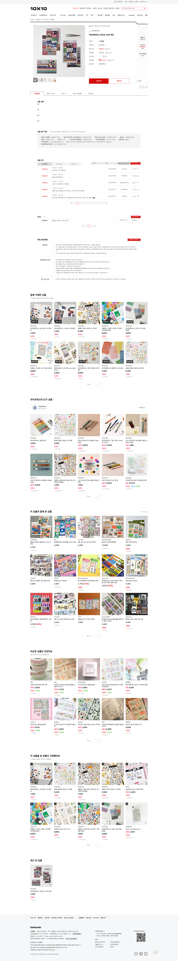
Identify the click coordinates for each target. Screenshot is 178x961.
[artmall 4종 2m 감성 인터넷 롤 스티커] (65, 609)
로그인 (115, 1)
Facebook (143, 87)
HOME (32, 19)
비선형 (56, 578)
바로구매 (98, 81)
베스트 (100, 8)
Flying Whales (83, 578)
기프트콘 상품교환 (114, 942)
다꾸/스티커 (46, 19)
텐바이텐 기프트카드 (100, 942)
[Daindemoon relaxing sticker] (137, 572)
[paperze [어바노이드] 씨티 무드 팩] (137, 611)
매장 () (73, 164)
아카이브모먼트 (106, 540)
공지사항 (96, 918)
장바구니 (143, 1)
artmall (80, 540)
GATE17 (128, 540)
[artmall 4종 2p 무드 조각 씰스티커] (89, 531)
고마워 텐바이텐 (99, 947)
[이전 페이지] (74, 203)
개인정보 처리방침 (56, 918)
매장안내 (103, 918)
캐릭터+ (88, 8)
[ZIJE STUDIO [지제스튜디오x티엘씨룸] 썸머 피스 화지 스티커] (113, 612)
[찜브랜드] (90, 31)
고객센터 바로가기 (99, 931)
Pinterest (146, 87)
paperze (129, 617)
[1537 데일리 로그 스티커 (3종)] (89, 608)
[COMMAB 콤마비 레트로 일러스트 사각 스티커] (41, 533)
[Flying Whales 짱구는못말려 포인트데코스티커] (89, 572)
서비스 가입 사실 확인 (71, 938)
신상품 (105, 8)
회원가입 (120, 1)
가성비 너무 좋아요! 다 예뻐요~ (61, 184)
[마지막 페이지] (106, 203)
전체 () (44, 164)
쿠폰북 (112, 947)
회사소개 (33, 918)
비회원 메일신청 (114, 944)
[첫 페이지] (71, 203)
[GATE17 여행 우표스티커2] (137, 534)
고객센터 (137, 1)
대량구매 (82, 8)
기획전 (95, 8)
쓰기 (142, 55)
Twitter (140, 87)
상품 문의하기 (135, 217)
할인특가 (111, 8)
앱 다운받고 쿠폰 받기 (139, 931)
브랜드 (117, 8)
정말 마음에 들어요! (57, 177)
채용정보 (40, 918)
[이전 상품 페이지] (79, 384)
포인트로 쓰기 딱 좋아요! (59, 170)
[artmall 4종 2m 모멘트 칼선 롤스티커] (41, 569)
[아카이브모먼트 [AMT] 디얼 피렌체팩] (113, 532)
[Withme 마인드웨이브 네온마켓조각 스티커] (41, 610)
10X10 (38, 8)
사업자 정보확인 (77, 934)
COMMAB (33, 540)
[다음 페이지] (103, 203)
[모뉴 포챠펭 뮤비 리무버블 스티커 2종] (65, 531)
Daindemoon (130, 578)
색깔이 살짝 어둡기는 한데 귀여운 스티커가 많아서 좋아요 (68, 191)
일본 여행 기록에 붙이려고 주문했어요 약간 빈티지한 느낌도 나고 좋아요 (72, 197)
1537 (79, 617)
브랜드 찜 (141, 407)
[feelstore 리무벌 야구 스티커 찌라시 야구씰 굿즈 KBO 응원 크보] (113, 570)
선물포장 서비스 (99, 944)
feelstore (105, 578)
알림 (126, 1)
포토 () (59, 164)
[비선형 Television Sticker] (65, 571)
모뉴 (55, 540)
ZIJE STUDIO (106, 617)
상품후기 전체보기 (123, 163)
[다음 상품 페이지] (98, 384)
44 (142, 48)
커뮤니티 (75, 8)
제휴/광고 (89, 918)
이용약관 (47, 918)
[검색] (144, 8)
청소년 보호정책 (69, 918)
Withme (33, 617)
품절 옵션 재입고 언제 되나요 (60, 220)
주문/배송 (131, 1)
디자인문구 (38, 19)
